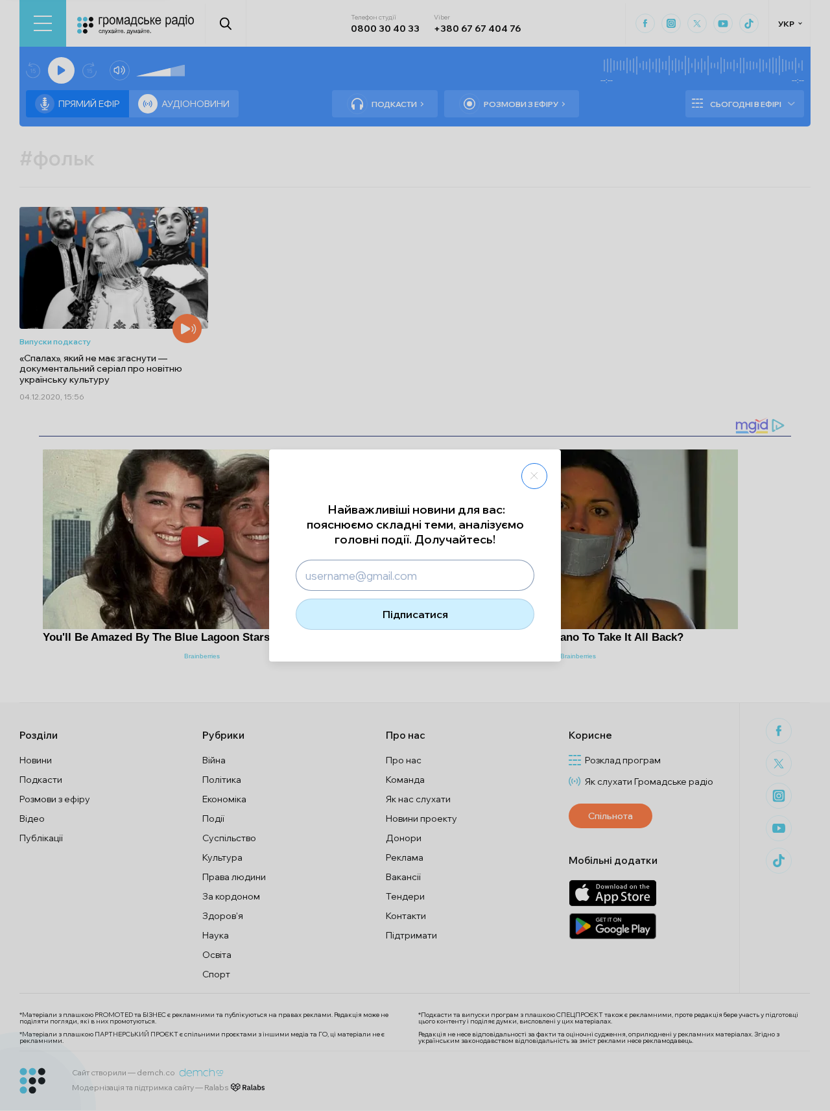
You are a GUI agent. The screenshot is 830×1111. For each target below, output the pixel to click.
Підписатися (415, 614)
